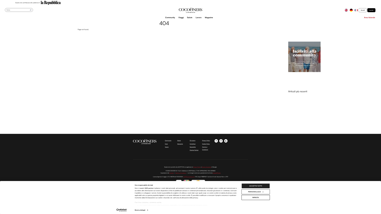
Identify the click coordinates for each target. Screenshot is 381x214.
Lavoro (199, 17)
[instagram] (221, 140)
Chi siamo (192, 140)
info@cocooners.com (188, 176)
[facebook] (216, 140)
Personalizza (254, 192)
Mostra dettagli (140, 210)
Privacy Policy (206, 140)
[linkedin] (226, 140)
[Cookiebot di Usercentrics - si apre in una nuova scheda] (121, 210)
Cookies (171, 173)
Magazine (209, 17)
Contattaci (193, 144)
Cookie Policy (206, 144)
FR (356, 10)
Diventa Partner (194, 150)
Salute (189, 17)
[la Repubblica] (51, 3)
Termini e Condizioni (180, 173)
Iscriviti (371, 10)
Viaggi (181, 17)
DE (351, 10)
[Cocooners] (190, 10)
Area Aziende (369, 17)
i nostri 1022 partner (146, 188)
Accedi (363, 10)
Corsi (166, 144)
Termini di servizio (206, 167)
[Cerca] (30, 10)
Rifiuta (256, 197)
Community (170, 17)
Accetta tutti (255, 186)
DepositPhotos (217, 173)
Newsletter (193, 147)
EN (346, 10)
